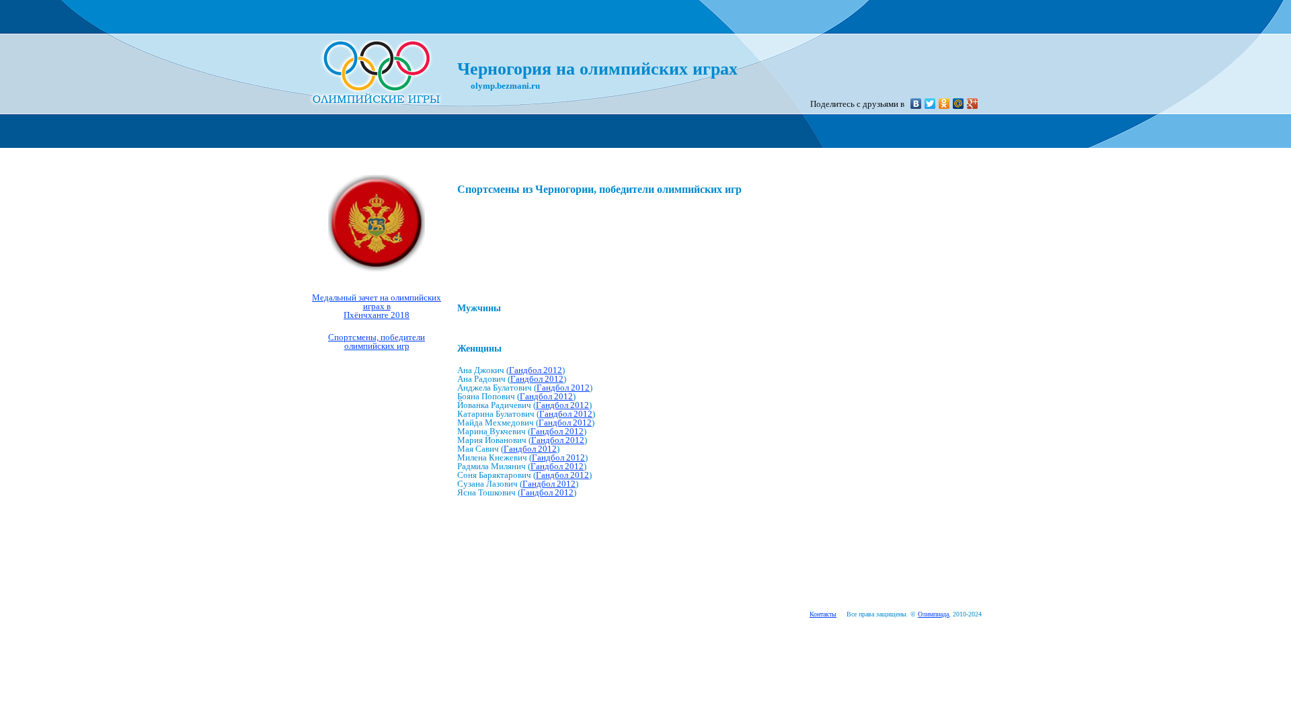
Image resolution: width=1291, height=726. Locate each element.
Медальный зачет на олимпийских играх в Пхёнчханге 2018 (376, 306)
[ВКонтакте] (916, 103)
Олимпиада (933, 614)
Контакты (823, 614)
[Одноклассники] (944, 103)
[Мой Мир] (958, 103)
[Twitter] (930, 103)
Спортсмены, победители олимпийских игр (376, 341)
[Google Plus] (973, 103)
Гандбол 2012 (535, 370)
